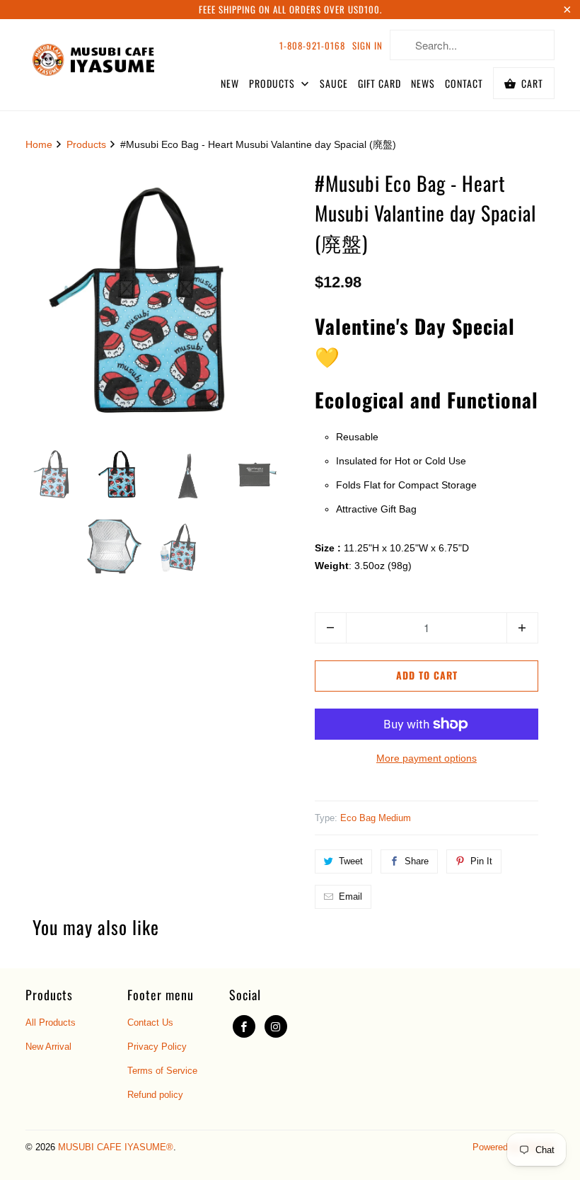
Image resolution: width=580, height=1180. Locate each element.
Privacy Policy (157, 1046)
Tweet (351, 861)
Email (350, 896)
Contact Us (150, 1022)
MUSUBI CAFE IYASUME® (115, 1147)
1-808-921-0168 (312, 45)
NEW (230, 83)
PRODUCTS (273, 83)
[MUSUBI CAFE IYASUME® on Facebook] (244, 1026)
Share (417, 861)
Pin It (481, 861)
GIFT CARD (379, 83)
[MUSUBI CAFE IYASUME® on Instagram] (276, 1026)
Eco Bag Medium (375, 818)
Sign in (367, 45)
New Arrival (48, 1046)
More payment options (426, 758)
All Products (50, 1022)
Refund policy (155, 1094)
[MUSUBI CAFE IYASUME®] (93, 57)
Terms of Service (162, 1070)
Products (86, 144)
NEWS (423, 83)
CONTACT (464, 83)
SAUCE (334, 83)
